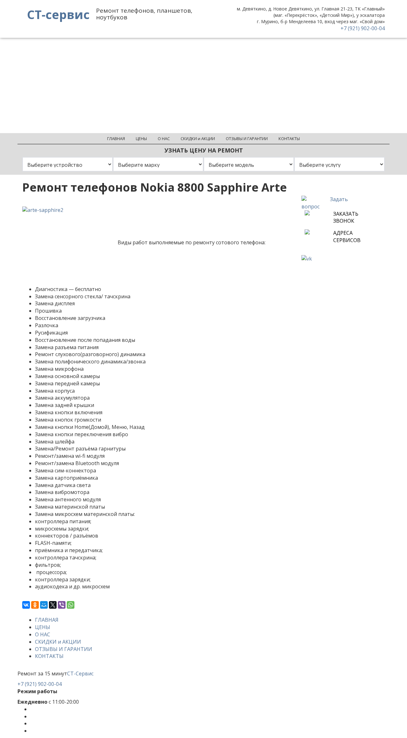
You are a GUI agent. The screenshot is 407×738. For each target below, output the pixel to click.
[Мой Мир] (44, 605)
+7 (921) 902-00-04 (363, 28)
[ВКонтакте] (26, 605)
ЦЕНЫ (42, 627)
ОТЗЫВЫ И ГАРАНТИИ (63, 649)
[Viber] (62, 605)
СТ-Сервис (80, 673)
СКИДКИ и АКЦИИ (58, 641)
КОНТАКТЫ (49, 656)
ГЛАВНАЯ (47, 619)
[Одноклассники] (35, 605)
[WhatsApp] (70, 605)
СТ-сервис (58, 14)
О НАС (42, 634)
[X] (53, 605)
